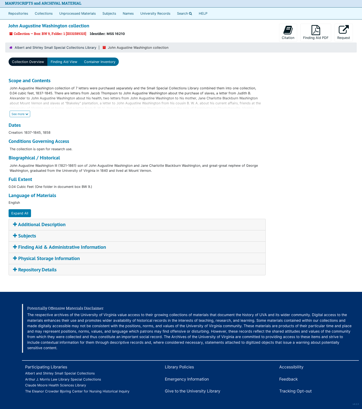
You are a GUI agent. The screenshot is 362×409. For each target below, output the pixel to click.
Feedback (288, 379)
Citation (288, 38)
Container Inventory (99, 62)
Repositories (18, 13)
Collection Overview (28, 62)
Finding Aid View (64, 62)
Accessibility (291, 366)
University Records (155, 13)
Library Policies (179, 366)
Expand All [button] (19, 213)
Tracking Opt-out (295, 391)
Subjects (109, 13)
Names (128, 13)
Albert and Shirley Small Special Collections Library (55, 47)
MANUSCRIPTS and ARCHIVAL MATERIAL (43, 3)
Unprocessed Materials (77, 13)
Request (343, 38)
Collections (44, 13)
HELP (203, 13)
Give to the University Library (192, 391)
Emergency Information (187, 379)
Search (185, 13)
